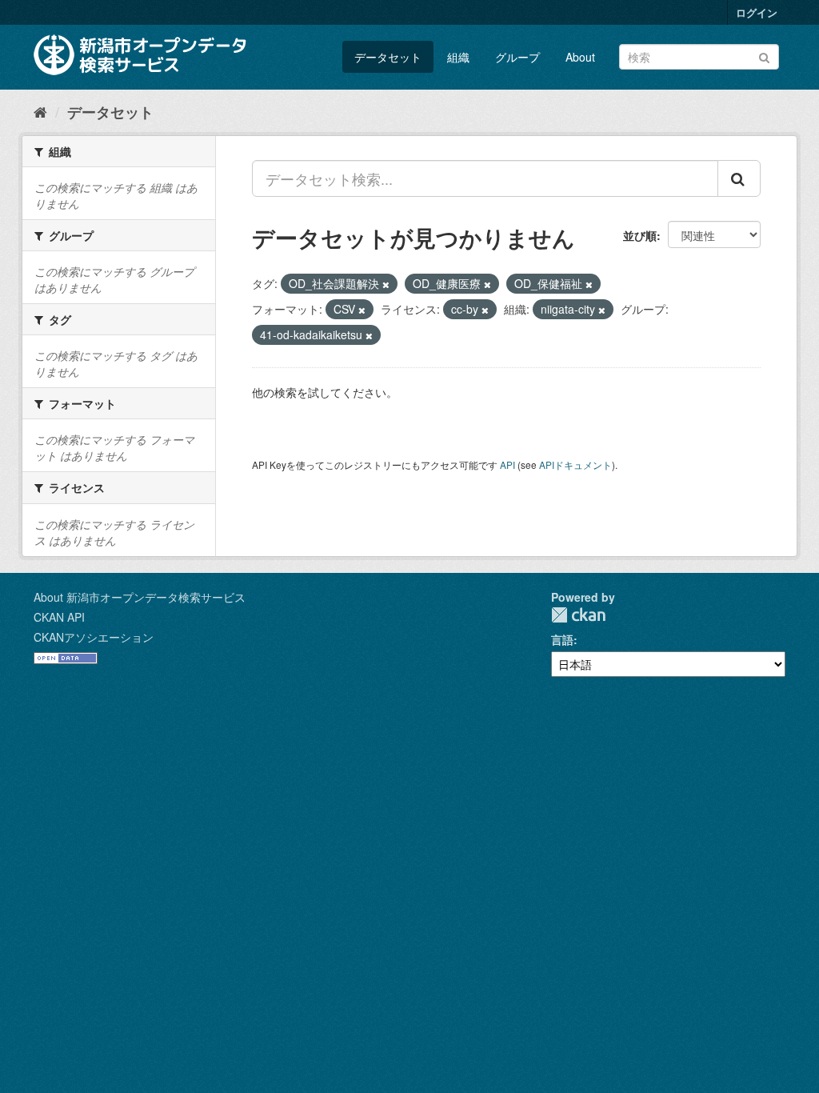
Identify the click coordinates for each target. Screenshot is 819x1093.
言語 (562, 639)
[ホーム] (40, 111)
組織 (458, 57)
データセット (387, 57)
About (580, 57)
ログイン (756, 12)
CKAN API (59, 617)
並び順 (640, 235)
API (507, 464)
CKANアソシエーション (94, 637)
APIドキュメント (575, 464)
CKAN (578, 615)
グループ (517, 57)
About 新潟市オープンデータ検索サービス (140, 597)
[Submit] (764, 55)
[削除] (386, 284)
